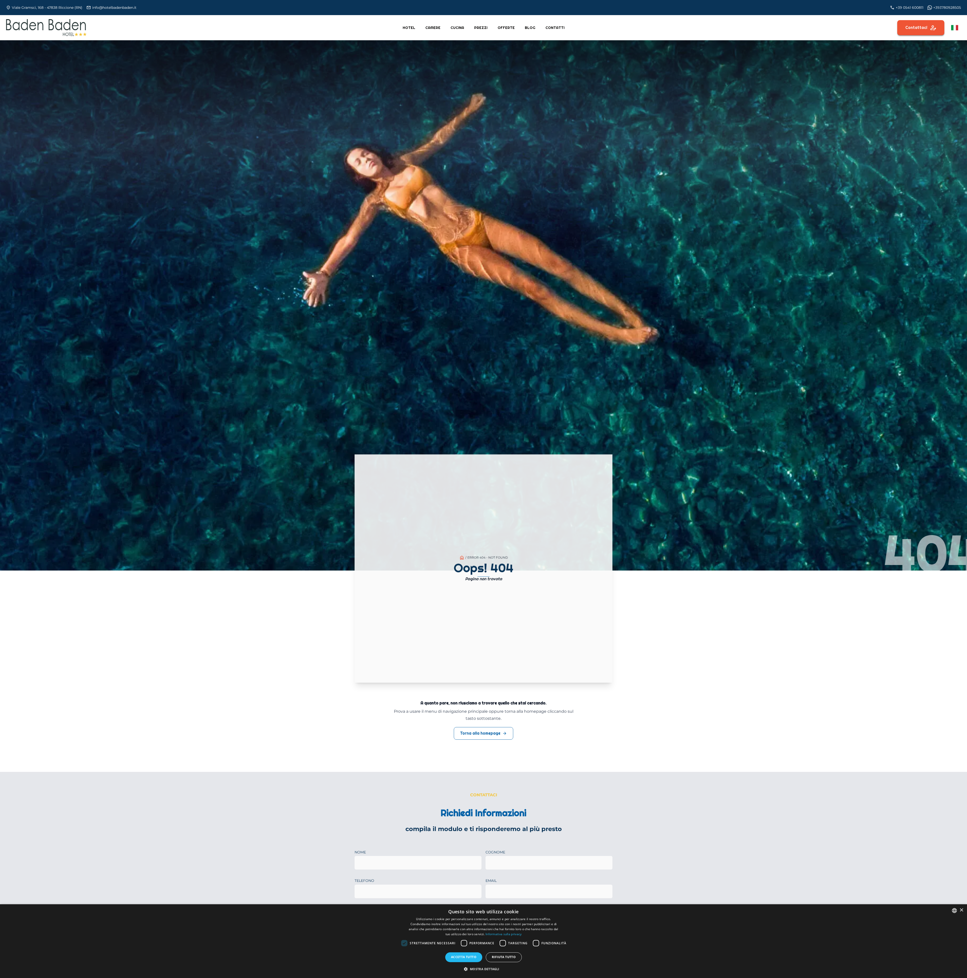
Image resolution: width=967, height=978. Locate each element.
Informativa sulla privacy (504, 934)
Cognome (495, 852)
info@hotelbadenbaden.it (114, 7)
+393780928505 (947, 7)
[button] (483, 969)
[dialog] (483, 941)
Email (491, 880)
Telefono (364, 880)
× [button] (961, 910)
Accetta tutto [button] (463, 957)
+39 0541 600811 (909, 7)
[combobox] (954, 910)
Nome (360, 852)
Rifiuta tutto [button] (504, 957)
